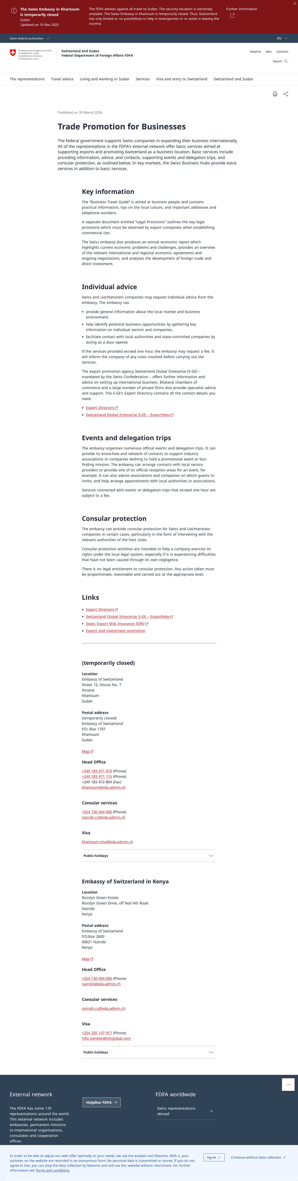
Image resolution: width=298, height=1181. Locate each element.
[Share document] (285, 94)
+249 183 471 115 (97, 776)
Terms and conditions (52, 1170)
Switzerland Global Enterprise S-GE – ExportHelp (128, 414)
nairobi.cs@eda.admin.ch (103, 817)
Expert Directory (100, 407)
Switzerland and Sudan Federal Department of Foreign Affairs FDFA (97, 53)
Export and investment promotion (115, 630)
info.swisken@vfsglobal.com (106, 1038)
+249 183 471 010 (97, 771)
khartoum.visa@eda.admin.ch (107, 841)
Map (85, 751)
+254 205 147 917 (97, 1032)
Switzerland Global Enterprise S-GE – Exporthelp (127, 616)
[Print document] (275, 93)
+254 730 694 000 (97, 811)
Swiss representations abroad (176, 1111)
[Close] (295, 3)
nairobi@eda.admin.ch (101, 983)
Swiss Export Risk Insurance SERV (115, 623)
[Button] (231, 15)
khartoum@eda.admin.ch (103, 787)
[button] (27, 78)
